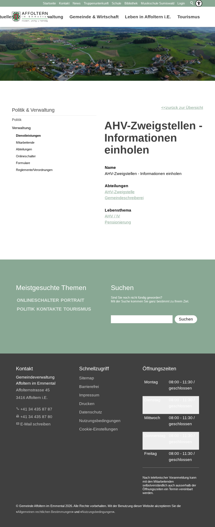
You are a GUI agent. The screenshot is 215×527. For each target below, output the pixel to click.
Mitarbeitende (25, 142)
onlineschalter (38, 300)
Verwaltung (21, 128)
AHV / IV (112, 216)
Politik (17, 120)
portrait (72, 300)
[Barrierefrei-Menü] (198, 3)
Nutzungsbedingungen (97, 512)
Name (110, 167)
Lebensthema (118, 210)
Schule (116, 3)
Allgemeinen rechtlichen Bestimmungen (45, 512)
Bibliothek (131, 3)
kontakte (49, 309)
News (77, 3)
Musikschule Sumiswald (157, 3)
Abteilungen (24, 149)
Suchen (186, 319)
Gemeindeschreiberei (124, 198)
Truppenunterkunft (96, 3)
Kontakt (64, 3)
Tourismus (188, 16)
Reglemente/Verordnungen (34, 170)
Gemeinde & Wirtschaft (94, 16)
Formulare (23, 163)
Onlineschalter (26, 156)
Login (181, 3)
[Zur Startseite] (30, 17)
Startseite (49, 3)
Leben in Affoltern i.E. (148, 16)
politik (26, 309)
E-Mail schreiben (35, 424)
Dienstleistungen (28, 135)
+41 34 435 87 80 (36, 416)
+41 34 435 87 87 (36, 409)
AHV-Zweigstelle (120, 192)
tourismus (77, 309)
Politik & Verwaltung (33, 110)
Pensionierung (118, 222)
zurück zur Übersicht (184, 107)
